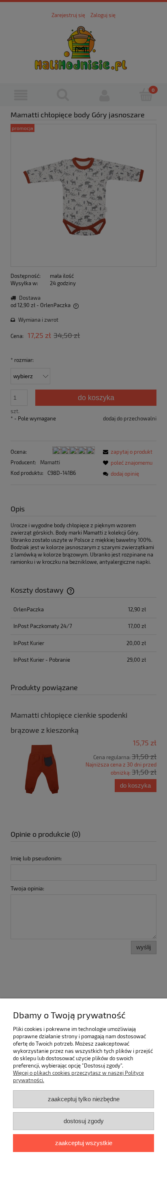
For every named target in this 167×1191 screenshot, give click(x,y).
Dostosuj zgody (84, 1120)
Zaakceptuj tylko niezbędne (84, 1099)
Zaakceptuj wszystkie (83, 1142)
